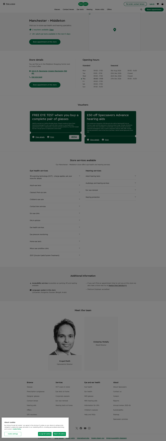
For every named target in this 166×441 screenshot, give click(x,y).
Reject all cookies (59, 434)
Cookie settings (13, 434)
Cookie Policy (17, 429)
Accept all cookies (44, 434)
